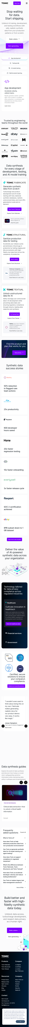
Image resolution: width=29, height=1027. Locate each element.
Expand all (22, 832)
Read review (8, 723)
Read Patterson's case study (16, 277)
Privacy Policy (11, 1018)
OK (19, 1021)
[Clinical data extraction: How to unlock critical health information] (14, 803)
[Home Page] (4, 3)
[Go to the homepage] (4, 956)
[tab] (14, 58)
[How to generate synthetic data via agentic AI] (14, 221)
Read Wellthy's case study (15, 330)
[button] (26, 3)
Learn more (7, 106)
